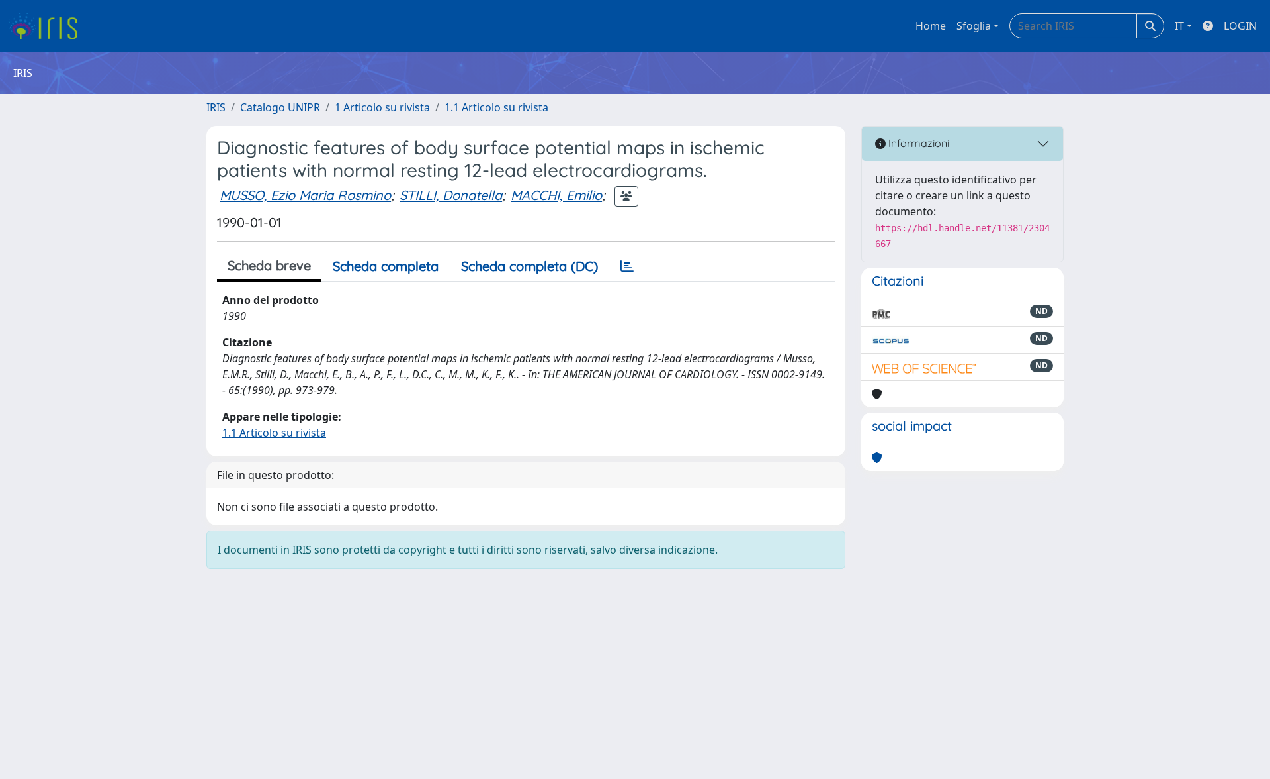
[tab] (627, 266)
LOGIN (1240, 26)
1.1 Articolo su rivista (496, 107)
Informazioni (917, 143)
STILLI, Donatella (451, 195)
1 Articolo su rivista (382, 107)
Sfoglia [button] (973, 26)
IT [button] (1179, 26)
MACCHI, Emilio (556, 195)
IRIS (216, 107)
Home (930, 26)
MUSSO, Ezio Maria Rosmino (305, 195)
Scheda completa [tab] (386, 266)
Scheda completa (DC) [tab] (529, 266)
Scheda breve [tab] (269, 265)
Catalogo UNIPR (280, 107)
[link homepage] (48, 26)
